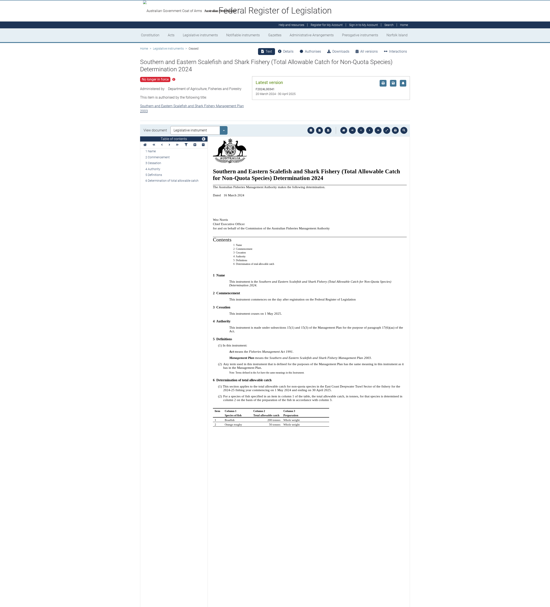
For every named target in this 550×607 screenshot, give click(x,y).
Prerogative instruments (360, 35)
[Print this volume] (395, 130)
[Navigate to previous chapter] (352, 130)
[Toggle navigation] (204, 139)
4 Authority (152, 169)
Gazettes (274, 35)
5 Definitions (153, 175)
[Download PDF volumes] (319, 130)
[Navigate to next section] (369, 130)
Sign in (363, 25)
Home (144, 48)
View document (155, 130)
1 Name (150, 151)
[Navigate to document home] (343, 130)
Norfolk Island (397, 35)
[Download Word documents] (328, 130)
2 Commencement (157, 157)
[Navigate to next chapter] (378, 130)
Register (327, 25)
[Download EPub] (310, 130)
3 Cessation (153, 163)
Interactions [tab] (398, 51)
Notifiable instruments (243, 35)
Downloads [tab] (340, 51)
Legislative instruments (200, 35)
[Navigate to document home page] (145, 145)
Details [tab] (288, 51)
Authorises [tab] (313, 51)
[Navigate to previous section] (361, 130)
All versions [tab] (369, 51)
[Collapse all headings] (203, 145)
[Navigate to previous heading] (162, 145)
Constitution (150, 35)
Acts (171, 35)
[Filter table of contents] (186, 145)
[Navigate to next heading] (169, 145)
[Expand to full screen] (386, 130)
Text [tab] (269, 51)
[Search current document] (403, 130)
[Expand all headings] (195, 145)
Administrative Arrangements (312, 35)
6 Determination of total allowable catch (172, 180)
